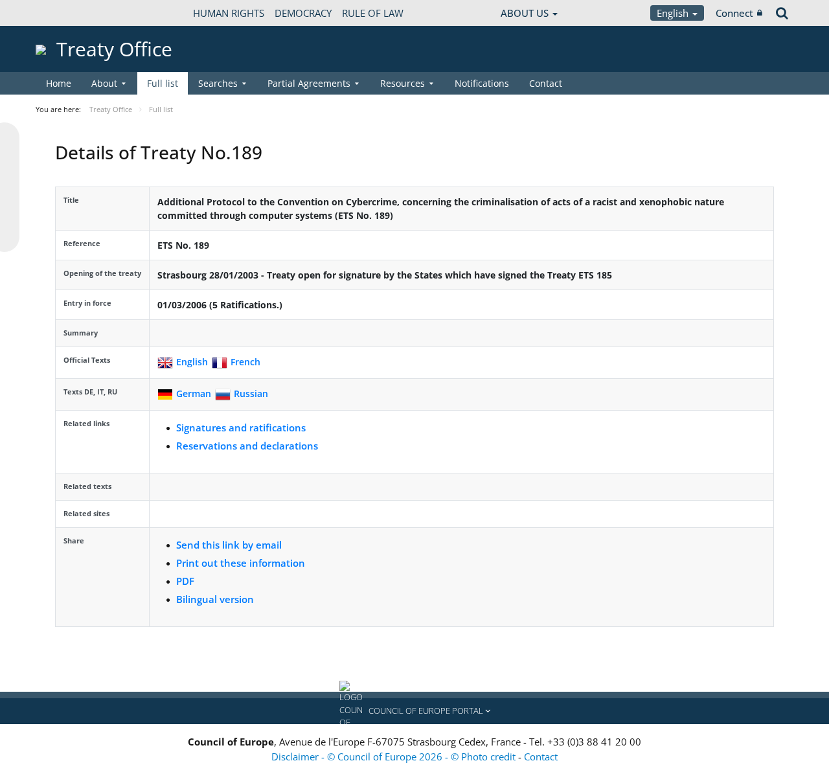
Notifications (482, 83)
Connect (734, 12)
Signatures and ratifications (241, 427)
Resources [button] (402, 83)
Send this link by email (229, 544)
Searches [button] (218, 83)
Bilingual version (215, 599)
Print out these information (240, 562)
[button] (414, 711)
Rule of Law (372, 12)
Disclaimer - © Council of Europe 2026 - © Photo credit (394, 756)
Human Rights (228, 12)
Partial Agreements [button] (308, 83)
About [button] (104, 83)
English (674, 12)
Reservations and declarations (247, 445)
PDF (185, 581)
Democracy (303, 12)
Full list (162, 83)
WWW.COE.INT (68, 13)
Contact (545, 83)
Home (58, 83)
